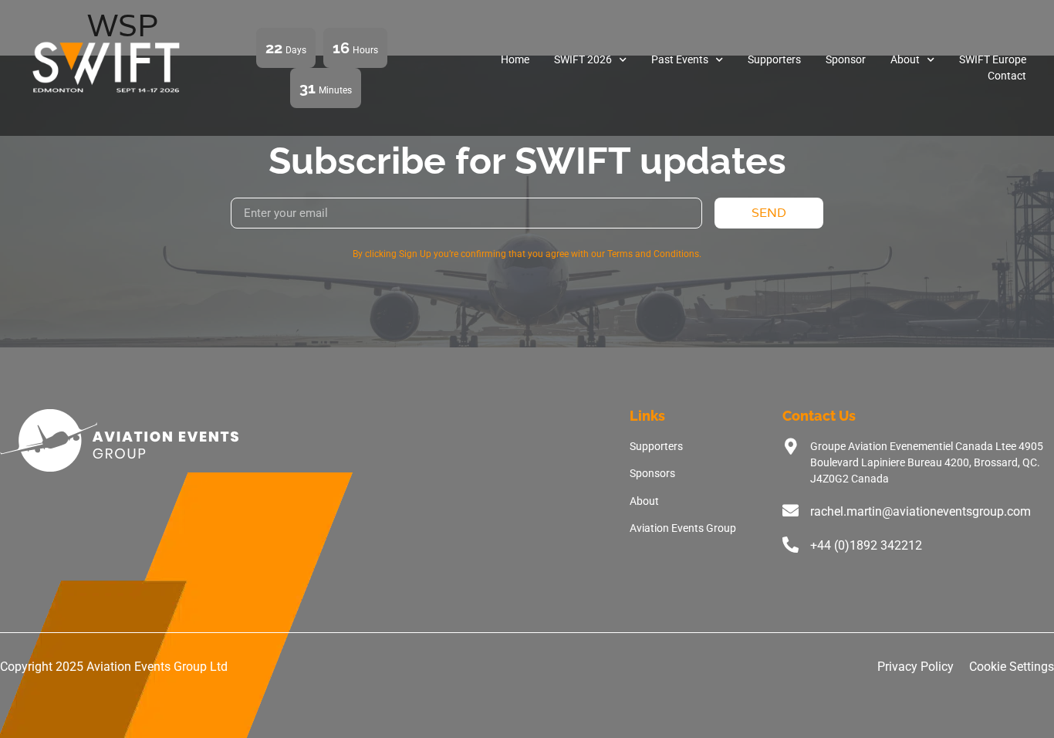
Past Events (679, 59)
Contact (1007, 75)
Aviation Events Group (683, 528)
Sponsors (652, 473)
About (905, 59)
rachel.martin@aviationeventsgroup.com (920, 511)
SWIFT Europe (992, 59)
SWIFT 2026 (583, 59)
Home (515, 59)
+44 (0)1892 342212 (866, 545)
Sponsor (846, 59)
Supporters (774, 59)
